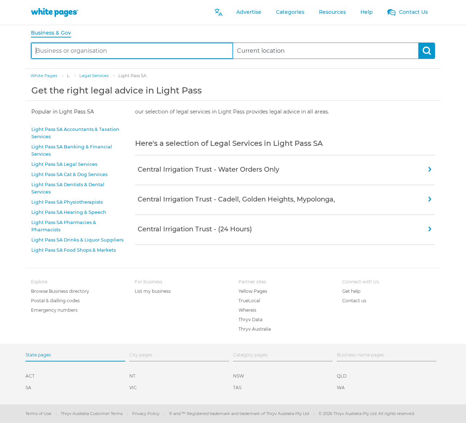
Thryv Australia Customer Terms (92, 413)
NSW (238, 376)
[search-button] (426, 51)
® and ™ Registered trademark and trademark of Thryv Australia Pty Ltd (239, 413)
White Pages (44, 75)
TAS (237, 387)
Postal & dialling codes (55, 300)
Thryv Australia (254, 329)
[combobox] (132, 51)
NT (132, 376)
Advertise (248, 12)
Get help (351, 291)
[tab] (54, 33)
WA (341, 387)
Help (366, 12)
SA (28, 387)
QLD (342, 376)
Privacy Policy (146, 413)
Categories (290, 12)
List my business (153, 291)
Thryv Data (250, 319)
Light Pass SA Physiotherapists (67, 202)
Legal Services (94, 75)
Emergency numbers (54, 310)
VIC (133, 387)
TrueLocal (249, 300)
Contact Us (413, 12)
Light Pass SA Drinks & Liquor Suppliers (77, 240)
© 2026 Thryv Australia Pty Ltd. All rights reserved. (367, 413)
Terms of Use (38, 413)
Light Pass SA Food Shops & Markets (73, 250)
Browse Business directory (60, 291)
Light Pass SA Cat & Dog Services (69, 174)
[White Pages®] (54, 12)
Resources (332, 12)
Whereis (247, 310)
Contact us (354, 300)
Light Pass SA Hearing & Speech (68, 212)
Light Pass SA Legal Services (64, 164)
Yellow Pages (252, 291)
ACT (30, 376)
